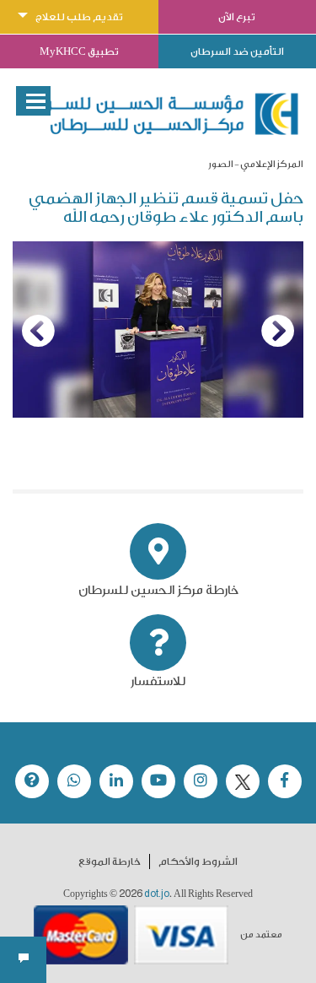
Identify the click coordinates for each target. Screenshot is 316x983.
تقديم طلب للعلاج (79, 17)
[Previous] (38, 331)
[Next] (278, 331)
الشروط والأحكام (198, 861)
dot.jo (156, 893)
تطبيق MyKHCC (79, 51)
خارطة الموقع (109, 861)
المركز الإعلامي (271, 164)
